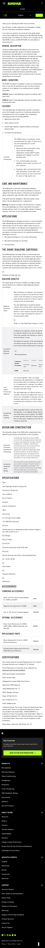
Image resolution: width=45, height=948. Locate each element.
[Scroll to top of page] (38, 944)
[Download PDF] (39, 15)
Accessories (6, 797)
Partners (5, 838)
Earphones (5, 785)
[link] (14, 3)
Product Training (8, 902)
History (4, 821)
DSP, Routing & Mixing (10, 793)
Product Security (8, 919)
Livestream (6, 874)
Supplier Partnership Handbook (13, 915)
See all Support (7, 927)
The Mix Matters (8, 829)
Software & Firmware (9, 906)
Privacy (4, 944)
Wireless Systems (8, 772)
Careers (5, 825)
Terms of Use (11, 944)
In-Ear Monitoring (8, 789)
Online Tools (6, 898)
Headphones (6, 780)
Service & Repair (8, 889)
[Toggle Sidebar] (4, 15)
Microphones (6, 768)
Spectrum (5, 878)
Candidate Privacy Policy (10, 850)
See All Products (8, 806)
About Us (5, 817)
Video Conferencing (9, 776)
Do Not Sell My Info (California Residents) (17, 846)
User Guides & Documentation (12, 893)
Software (5, 801)
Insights (4, 861)
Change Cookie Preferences (11, 842)
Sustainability (6, 834)
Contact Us (5, 923)
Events (4, 870)
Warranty (5, 910)
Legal (18, 944)
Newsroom (5, 866)
